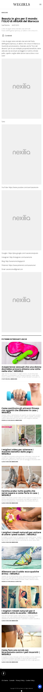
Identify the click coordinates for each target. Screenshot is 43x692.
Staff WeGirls (6, 25)
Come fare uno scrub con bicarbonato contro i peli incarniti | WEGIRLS (21, 652)
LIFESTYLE (18, 581)
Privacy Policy (20, 680)
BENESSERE (5, 12)
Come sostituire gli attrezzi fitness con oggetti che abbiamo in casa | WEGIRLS (20, 410)
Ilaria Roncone (6, 461)
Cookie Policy (30, 680)
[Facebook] (2, 672)
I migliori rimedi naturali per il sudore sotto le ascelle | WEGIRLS (19, 612)
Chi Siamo (5, 680)
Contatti (11, 680)
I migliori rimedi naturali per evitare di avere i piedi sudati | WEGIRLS (21, 533)
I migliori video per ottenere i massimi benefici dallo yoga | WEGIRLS (17, 452)
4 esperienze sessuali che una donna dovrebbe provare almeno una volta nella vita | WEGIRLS (21, 369)
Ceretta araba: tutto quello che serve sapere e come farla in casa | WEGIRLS (20, 493)
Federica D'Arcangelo (8, 420)
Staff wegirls (6, 379)
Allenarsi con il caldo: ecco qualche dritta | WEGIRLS (20, 573)
